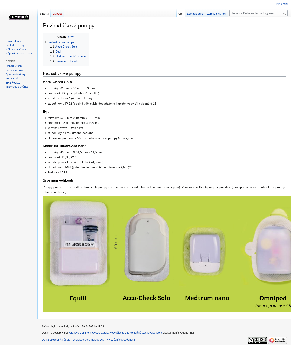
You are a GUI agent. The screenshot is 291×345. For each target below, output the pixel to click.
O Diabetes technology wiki (88, 339)
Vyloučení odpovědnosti (121, 339)
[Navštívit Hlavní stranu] (19, 17)
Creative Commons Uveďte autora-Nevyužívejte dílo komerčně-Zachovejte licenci (116, 332)
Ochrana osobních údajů (56, 339)
